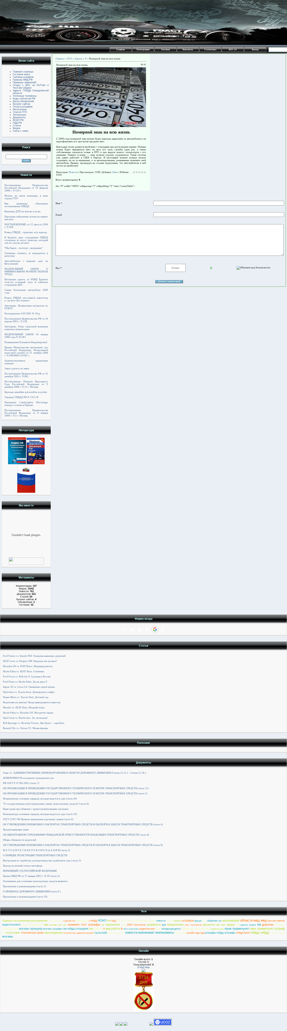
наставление (55, 920)
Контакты (188, 49)
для (204, 920)
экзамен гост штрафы (84, 924)
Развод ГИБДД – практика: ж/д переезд (25, 232)
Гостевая (165, 49)
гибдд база (243, 932)
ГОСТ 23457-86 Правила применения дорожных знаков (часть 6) (38, 819)
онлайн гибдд (277, 933)
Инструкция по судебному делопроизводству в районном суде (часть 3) (42, 860)
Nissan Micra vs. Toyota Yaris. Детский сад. (26, 697)
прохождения (53, 932)
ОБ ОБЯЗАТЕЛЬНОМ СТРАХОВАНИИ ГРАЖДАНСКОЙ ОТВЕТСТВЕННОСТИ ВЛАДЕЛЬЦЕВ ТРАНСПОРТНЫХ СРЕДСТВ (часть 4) (76, 834)
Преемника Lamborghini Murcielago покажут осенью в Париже (26, 403)
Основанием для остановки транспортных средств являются (35, 881)
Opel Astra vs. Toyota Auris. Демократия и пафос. (29, 692)
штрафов (188, 920)
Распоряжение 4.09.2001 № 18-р (22, 313)
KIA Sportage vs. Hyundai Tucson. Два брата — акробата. (34, 723)
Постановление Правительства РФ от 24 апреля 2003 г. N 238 (26, 320)
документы (154, 924)
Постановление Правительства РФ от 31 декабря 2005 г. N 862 (26, 375)
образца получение (195, 928)
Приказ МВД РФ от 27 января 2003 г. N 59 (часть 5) (31, 876)
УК (132, 920)
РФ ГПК (121, 920)
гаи (220, 920)
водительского (11, 924)
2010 (69, 58)
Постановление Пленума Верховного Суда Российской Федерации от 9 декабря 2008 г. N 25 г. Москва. (26, 384)
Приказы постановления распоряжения (24, 920)
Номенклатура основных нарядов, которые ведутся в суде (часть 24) (40, 814)
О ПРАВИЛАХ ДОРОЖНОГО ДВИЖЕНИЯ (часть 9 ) (32, 891)
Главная (120, 49)
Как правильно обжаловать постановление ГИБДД (26, 205)
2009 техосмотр (136, 924)
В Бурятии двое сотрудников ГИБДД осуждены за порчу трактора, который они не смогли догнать (26, 240)
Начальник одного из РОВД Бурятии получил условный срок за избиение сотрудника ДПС (26, 282)
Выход (255, 49)
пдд (123, 924)
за (103, 924)
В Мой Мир (143, 967)
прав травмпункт (236, 928)
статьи (169, 921)
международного (171, 928)
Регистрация (143, 49)
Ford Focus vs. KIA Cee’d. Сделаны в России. (27, 676)
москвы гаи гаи (58, 925)
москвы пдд (180, 933)
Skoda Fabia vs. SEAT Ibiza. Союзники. (24, 671)
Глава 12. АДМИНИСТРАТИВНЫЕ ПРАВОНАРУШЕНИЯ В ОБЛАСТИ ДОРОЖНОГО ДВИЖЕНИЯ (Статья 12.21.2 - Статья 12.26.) (74, 772)
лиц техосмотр (193, 925)
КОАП (102, 920)
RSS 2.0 (233, 49)
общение (82, 920)
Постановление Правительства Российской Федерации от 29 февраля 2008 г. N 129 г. (26, 188)
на (237, 924)
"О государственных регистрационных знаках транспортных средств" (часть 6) (46, 803)
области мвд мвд (253, 920)
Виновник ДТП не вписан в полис (22, 211)
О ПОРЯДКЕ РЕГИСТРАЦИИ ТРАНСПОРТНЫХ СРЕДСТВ (35, 855)
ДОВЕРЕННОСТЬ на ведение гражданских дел (28, 778)
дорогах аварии (248, 925)
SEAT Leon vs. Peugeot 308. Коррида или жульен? (30, 661)
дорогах (268, 924)
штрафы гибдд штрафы (220, 932)
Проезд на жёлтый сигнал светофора (22, 865)
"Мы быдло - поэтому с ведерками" (23, 248)
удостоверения (32, 924)
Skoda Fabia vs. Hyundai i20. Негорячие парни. (28, 712)
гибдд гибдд (259, 932)
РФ (109, 920)
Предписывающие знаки (16, 829)
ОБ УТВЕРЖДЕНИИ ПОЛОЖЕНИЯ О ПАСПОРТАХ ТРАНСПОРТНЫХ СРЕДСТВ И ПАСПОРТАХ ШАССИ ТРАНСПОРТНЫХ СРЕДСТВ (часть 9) (83, 845)
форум (198, 920)
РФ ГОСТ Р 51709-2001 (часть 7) (21, 783)
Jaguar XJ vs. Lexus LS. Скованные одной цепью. (29, 686)
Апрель (78, 58)
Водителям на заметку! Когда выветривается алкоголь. (32, 702)
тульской (100, 932)
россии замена (276, 920)
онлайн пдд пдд (195, 932)
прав (158, 928)
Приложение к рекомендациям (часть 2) (24, 886)
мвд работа (113, 928)
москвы (7, 936)
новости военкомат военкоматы (149, 932)
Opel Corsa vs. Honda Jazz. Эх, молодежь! (25, 717)
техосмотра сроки (32, 932)
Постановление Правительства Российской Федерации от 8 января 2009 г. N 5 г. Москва (26, 413)
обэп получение (131, 929)
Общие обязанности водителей (19, 839)
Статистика (210, 49)
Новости (73, 172)
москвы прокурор (30, 928)
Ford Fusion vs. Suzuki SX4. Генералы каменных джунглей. (34, 655)
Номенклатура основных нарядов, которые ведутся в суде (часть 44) (40, 798)
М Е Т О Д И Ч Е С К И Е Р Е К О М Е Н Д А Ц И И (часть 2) (36, 850)
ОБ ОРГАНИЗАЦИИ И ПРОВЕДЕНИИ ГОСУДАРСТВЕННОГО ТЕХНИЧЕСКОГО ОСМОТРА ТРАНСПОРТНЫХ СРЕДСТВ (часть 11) (76, 788)
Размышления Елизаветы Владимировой (25, 342)
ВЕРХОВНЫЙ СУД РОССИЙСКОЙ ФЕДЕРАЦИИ (30, 870)
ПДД (113, 920)
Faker (115, 172)
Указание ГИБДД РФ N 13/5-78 (21, 397)
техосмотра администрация (78, 933)
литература (147, 920)
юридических (175, 924)
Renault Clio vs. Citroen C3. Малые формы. (25, 728)
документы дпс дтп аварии (219, 924)
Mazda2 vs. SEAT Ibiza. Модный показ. (24, 707)
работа (98, 928)
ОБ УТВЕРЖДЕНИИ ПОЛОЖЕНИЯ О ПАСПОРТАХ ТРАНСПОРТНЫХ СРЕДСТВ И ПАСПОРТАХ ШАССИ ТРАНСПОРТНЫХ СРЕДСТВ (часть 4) (83, 824)
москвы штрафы (52, 928)
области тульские (115, 933)
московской (230, 920)
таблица (177, 921)
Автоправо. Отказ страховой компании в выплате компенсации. (26, 328)
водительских (147, 928)
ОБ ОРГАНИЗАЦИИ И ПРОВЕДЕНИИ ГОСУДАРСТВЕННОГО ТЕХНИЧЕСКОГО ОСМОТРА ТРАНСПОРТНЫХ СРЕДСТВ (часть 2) (75, 793)
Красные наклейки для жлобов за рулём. (26, 392)
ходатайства (69, 921)
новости (160, 920)
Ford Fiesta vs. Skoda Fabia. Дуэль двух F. (25, 681)
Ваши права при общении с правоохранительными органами (35, 809)
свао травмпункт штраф (267, 928)
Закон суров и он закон (16, 368)
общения (212, 920)
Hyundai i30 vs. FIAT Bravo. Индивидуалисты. (28, 666)
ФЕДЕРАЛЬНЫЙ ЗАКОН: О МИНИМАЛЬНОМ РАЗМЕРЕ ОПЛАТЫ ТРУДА (26, 271)
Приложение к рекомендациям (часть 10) (25, 896)
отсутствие (13, 932)
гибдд (93, 920)
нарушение (112, 924)
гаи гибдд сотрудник (75, 928)
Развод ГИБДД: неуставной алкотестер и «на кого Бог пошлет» (26, 299)
